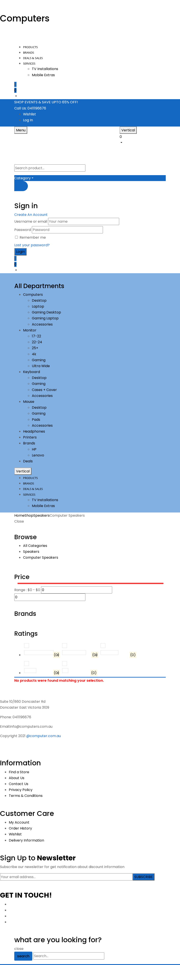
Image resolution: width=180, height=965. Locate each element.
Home (19, 515)
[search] (21, 186)
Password (22, 229)
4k (34, 354)
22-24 (37, 342)
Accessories (42, 324)
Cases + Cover (44, 389)
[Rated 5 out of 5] (38, 652)
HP (34, 449)
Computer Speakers (40, 557)
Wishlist (29, 114)
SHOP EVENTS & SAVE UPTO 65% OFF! (46, 102)
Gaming (38, 360)
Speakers (41, 515)
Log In (28, 120)
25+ (35, 347)
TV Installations (45, 68)
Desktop (39, 300)
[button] (90, 93)
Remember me (33, 237)
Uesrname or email (30, 221)
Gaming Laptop (45, 318)
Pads (36, 419)
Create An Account (31, 214)
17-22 (36, 336)
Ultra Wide (41, 365)
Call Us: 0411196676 (30, 108)
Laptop (38, 306)
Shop (29, 515)
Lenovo (38, 455)
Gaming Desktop (46, 312)
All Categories (35, 545)
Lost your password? (32, 245)
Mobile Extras (43, 74)
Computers (25, 18)
